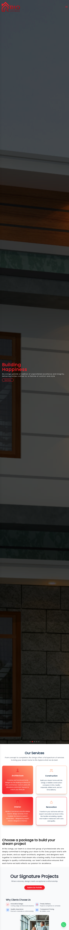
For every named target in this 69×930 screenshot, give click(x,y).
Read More (7, 380)
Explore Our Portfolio (34, 887)
